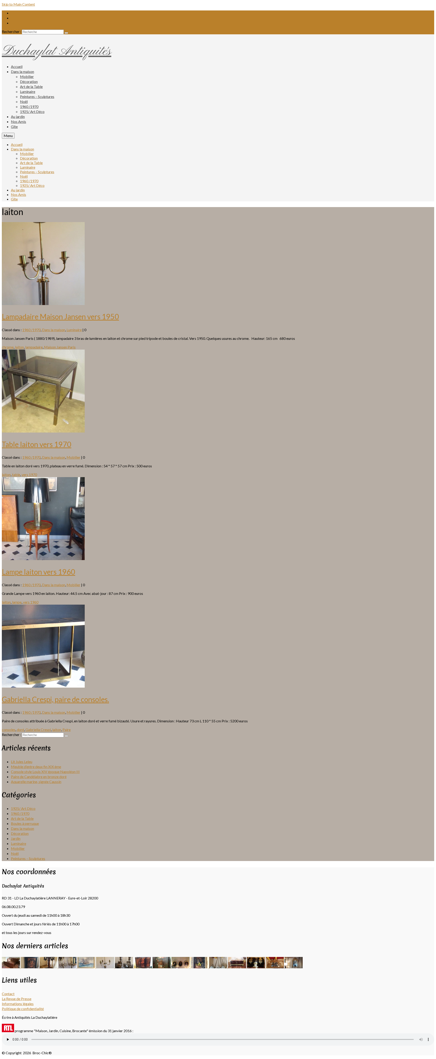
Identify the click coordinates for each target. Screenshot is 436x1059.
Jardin (15, 838)
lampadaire (34, 347)
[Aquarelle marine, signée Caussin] (86, 967)
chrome (8, 347)
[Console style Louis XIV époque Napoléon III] (49, 967)
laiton (19, 347)
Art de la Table (22, 818)
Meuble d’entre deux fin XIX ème (36, 766)
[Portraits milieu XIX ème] (180, 967)
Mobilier (73, 457)
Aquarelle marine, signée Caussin (36, 781)
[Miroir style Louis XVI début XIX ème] (294, 967)
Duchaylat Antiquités (56, 51)
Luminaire (74, 330)
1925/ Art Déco (23, 808)
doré (20, 729)
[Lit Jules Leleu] (11, 967)
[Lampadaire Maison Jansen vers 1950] (43, 303)
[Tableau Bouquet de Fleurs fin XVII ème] (162, 967)
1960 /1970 (31, 330)
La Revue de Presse (16, 998)
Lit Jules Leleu (21, 761)
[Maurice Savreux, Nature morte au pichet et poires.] (199, 967)
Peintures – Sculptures (28, 858)
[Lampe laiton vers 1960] (43, 558)
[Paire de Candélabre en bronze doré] (67, 967)
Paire (66, 729)
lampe (17, 602)
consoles (8, 729)
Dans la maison (53, 330)
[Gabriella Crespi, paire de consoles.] (43, 686)
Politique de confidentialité (23, 1008)
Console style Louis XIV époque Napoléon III (45, 771)
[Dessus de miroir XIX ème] (275, 967)
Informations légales (18, 1003)
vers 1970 (29, 474)
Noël (15, 853)
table (16, 474)
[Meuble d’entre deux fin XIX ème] (30, 967)
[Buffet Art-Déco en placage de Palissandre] (143, 967)
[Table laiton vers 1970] (43, 431)
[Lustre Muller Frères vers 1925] (218, 967)
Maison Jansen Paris (60, 347)
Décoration (20, 833)
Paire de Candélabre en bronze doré (39, 776)
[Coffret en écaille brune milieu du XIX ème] (237, 967)
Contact (8, 993)
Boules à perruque (25, 823)
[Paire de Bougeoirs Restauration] (124, 967)
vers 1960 (30, 602)
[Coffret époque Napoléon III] (256, 967)
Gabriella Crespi (38, 729)
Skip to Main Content (18, 4)
